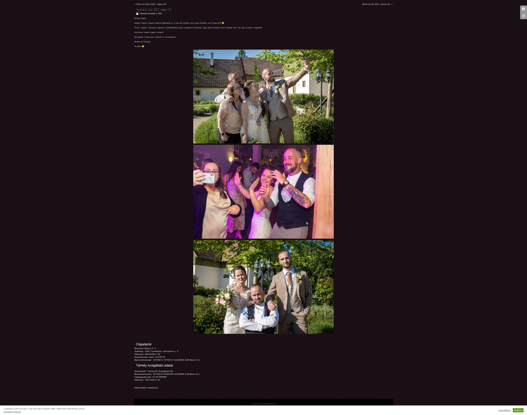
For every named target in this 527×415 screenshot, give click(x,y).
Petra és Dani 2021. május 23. (151, 4)
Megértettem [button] (518, 410)
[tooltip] (523, 8)
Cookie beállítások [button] (504, 410)
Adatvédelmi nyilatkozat (146, 388)
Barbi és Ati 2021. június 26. (376, 4)
